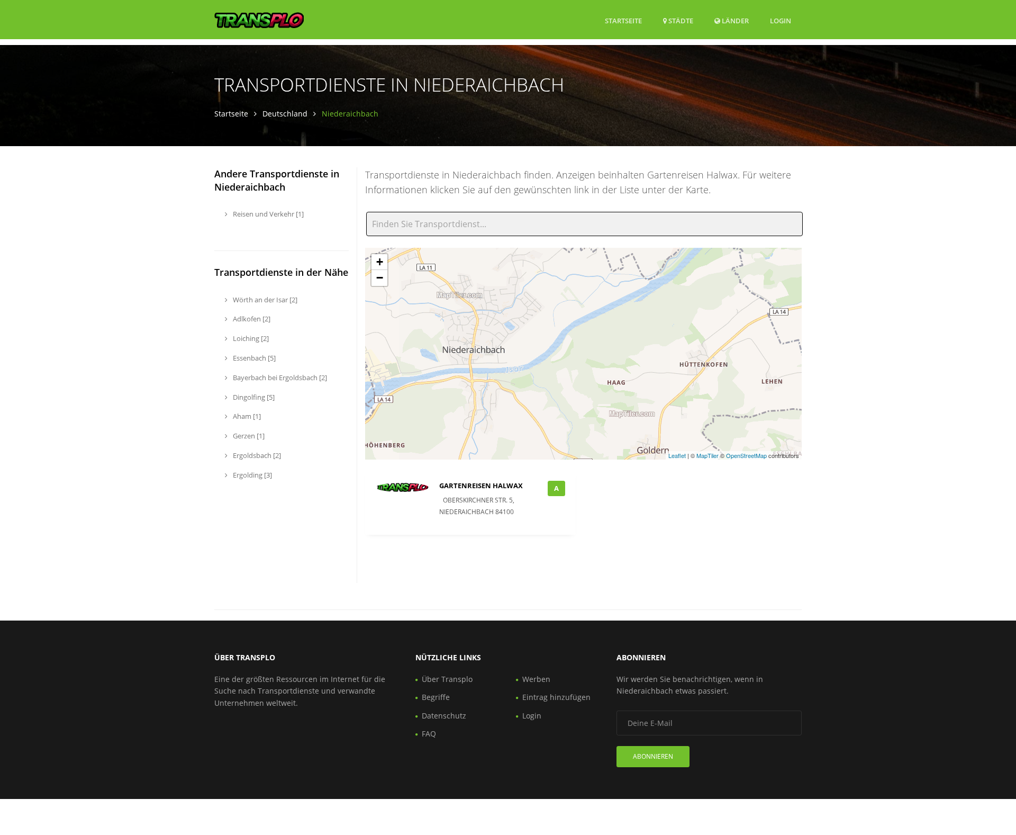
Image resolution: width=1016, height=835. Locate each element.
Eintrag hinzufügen (556, 697)
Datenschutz (444, 716)
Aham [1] (246, 416)
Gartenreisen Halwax (481, 485)
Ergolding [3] (251, 475)
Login (780, 20)
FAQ (429, 734)
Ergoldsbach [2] (256, 455)
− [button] (379, 277)
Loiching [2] (250, 338)
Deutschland (284, 114)
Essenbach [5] (253, 358)
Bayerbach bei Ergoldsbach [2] (279, 377)
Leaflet (677, 455)
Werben (536, 679)
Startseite (623, 20)
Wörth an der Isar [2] (264, 299)
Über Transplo (447, 679)
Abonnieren (653, 756)
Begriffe (436, 697)
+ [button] (379, 261)
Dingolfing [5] (253, 397)
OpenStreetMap (746, 455)
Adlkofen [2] (250, 319)
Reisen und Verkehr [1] (267, 214)
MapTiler (707, 455)
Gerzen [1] (248, 436)
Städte (680, 20)
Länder (734, 20)
